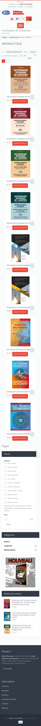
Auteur (7, 461)
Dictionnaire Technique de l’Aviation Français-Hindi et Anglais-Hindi (20, 181)
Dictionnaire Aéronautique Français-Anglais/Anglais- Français (20, 392)
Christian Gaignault (14, 487)
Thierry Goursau (13, 467)
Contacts (5, 704)
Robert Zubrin (12, 471)
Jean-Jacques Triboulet (15, 490)
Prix (5, 515)
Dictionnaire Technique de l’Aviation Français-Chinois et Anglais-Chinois (20, 139)
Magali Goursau (12, 494)
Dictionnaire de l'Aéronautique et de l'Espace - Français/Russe (20, 307)
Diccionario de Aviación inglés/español (20, 349)
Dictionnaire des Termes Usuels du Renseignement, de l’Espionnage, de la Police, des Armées (24, 602)
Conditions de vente (9, 699)
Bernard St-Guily (13, 502)
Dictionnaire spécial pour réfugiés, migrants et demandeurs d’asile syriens (24, 615)
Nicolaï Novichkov (13, 475)
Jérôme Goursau (13, 498)
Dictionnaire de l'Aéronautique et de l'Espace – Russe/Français (20, 265)
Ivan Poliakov (11, 479)
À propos (5, 686)
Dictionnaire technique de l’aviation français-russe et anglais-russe (20, 223)
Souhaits (20, 7)
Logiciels (8, 546)
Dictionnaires (10, 550)
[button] (11, 18)
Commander (29, 7)
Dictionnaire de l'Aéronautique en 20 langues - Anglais (20, 434)
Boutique (5, 695)
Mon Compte (12, 7)
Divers (7, 542)
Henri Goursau (12, 463)
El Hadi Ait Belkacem (14, 483)
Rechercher (6, 33)
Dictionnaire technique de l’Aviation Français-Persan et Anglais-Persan (20, 97)
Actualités (5, 691)
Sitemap (5, 708)
